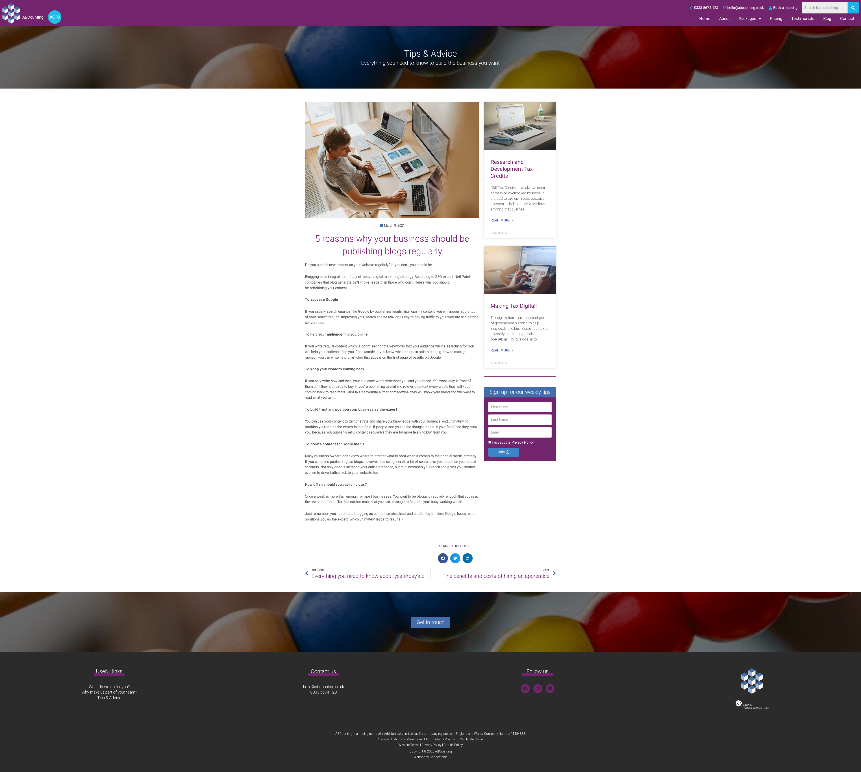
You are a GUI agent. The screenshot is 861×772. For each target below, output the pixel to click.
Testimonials (802, 18)
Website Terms (409, 745)
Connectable (438, 757)
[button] (443, 558)
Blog (827, 18)
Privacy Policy (522, 442)
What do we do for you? (109, 686)
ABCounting (32, 17)
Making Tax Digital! (514, 306)
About (724, 18)
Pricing (776, 18)
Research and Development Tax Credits (512, 169)
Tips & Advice (109, 697)
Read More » (502, 220)
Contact (847, 18)
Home (704, 18)
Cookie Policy (453, 745)
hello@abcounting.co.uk (323, 686)
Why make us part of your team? (109, 692)
